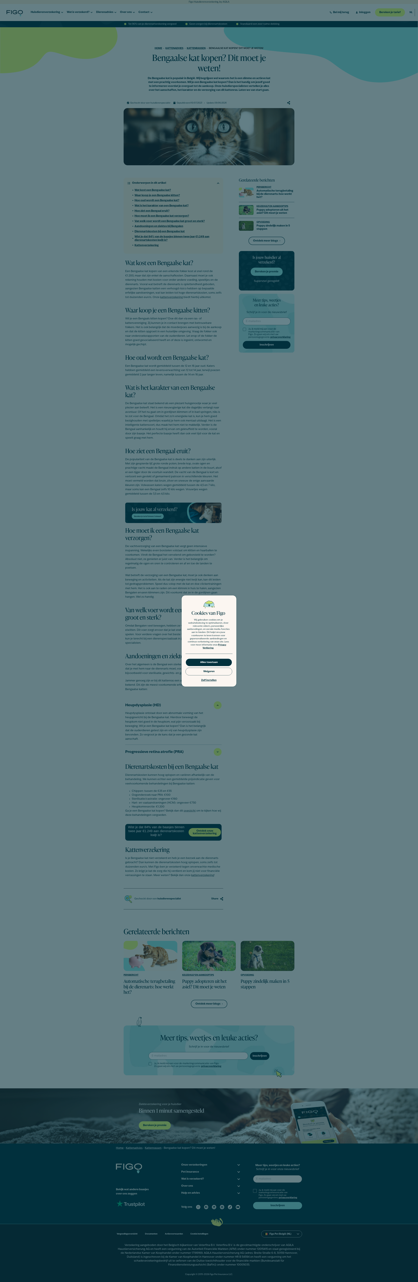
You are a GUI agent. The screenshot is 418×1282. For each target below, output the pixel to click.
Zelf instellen (209, 680)
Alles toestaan (209, 662)
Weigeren (209, 671)
